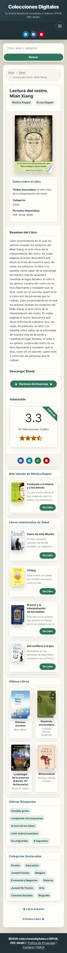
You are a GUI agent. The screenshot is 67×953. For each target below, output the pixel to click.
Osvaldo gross (20, 810)
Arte (41, 887)
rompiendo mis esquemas (27, 818)
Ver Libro (48, 507)
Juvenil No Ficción (22, 887)
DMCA (40, 947)
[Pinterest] (41, 34)
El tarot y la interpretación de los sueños (36, 608)
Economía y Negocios (24, 880)
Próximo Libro (32, 919)
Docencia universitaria (46, 723)
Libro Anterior (35, 909)
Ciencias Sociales (22, 895)
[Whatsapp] (38, 460)
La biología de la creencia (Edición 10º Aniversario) (20, 779)
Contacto (28, 947)
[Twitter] (26, 34)
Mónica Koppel (21, 102)
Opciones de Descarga (33, 384)
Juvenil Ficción (20, 872)
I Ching (31, 570)
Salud (22, 72)
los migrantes (19, 840)
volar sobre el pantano (24, 833)
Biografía (43, 895)
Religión (40, 872)
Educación (32, 865)
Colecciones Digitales (33, 7)
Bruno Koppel (44, 102)
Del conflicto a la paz (40, 646)
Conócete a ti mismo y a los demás (40, 485)
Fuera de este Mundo (40, 534)
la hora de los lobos (23, 825)
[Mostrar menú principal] (60, 26)
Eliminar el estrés (20, 724)
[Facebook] (33, 34)
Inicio (11, 72)
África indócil (46, 773)
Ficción (15, 865)
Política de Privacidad (41, 943)
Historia (48, 880)
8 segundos (41, 840)
